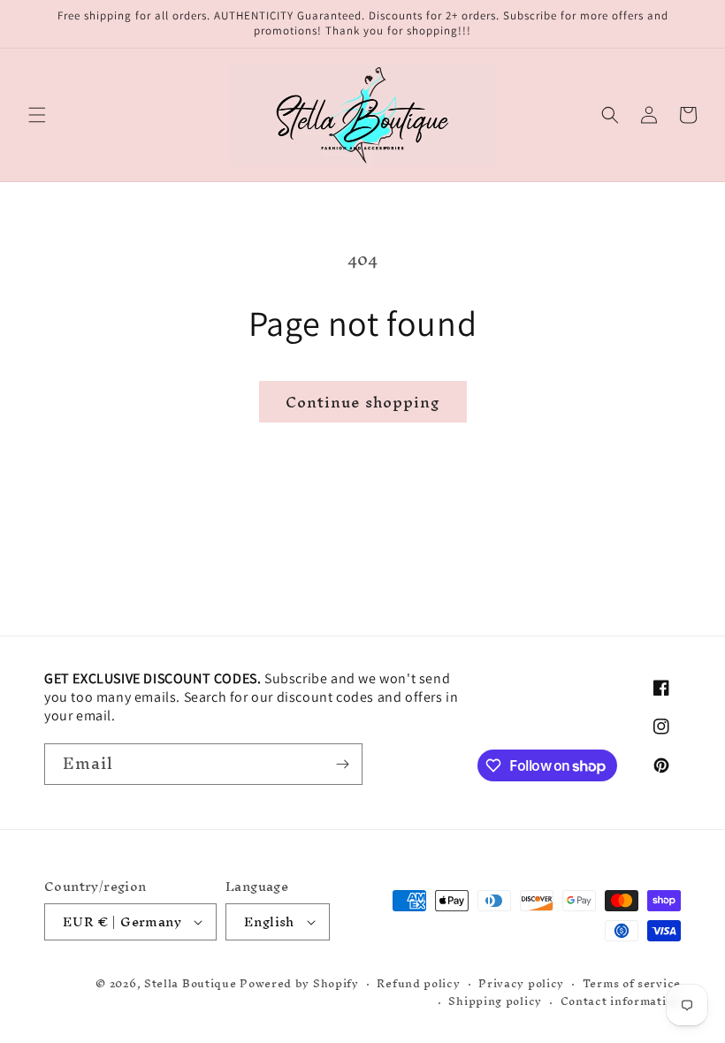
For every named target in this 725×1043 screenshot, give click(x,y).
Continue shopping (363, 401)
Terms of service (632, 984)
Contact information (621, 1002)
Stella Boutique (192, 983)
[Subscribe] (342, 764)
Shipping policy (495, 1002)
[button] (37, 114)
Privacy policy (521, 984)
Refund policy (418, 984)
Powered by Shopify (299, 983)
